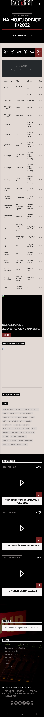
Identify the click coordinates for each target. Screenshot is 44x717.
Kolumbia (7, 425)
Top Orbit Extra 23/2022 (22, 591)
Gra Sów (6, 421)
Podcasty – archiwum (26, 693)
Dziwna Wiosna (21, 417)
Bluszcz (19, 409)
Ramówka (8, 657)
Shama (13, 436)
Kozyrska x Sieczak (21, 425)
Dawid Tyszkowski (10, 413)
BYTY (36, 409)
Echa (32, 417)
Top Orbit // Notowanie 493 (22, 545)
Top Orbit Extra (14, 558)
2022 (14, 16)
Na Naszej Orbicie (11, 651)
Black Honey (8, 409)
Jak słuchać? (10, 696)
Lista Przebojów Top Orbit (14, 645)
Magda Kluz (8, 429)
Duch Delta (8, 417)
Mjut (34, 429)
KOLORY (28, 421)
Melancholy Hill (22, 429)
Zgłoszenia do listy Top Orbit (15, 648)
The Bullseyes (9, 444)
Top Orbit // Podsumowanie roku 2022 (22, 501)
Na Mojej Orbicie (24, 16)
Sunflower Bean (26, 440)
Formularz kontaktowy (15, 691)
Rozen (5, 436)
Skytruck (22, 436)
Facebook (8, 667)
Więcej (6, 335)
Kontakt (8, 663)
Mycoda (6, 433)
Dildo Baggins (26, 413)
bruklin (28, 409)
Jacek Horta (17, 421)
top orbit (12, 467)
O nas (7, 660)
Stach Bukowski (10, 440)
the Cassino (22, 444)
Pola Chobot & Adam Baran (23, 433)
